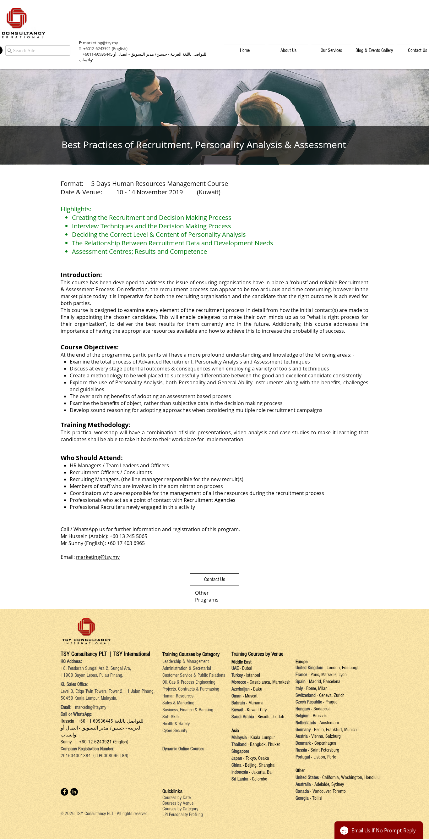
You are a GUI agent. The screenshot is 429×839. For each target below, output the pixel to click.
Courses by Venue (177, 803)
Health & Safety (176, 723)
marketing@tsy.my (100, 43)
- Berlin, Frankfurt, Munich (334, 729)
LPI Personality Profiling (182, 814)
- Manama (254, 703)
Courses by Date (176, 797)
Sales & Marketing (178, 703)
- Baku (256, 689)
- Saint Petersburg (323, 750)
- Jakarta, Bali (261, 772)
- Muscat (250, 696)
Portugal (303, 757)
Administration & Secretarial (186, 668)
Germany (303, 729)
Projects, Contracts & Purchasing (190, 689)
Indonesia (239, 772)
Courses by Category (180, 809)
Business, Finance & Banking (187, 710)
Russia (302, 750)
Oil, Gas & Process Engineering (188, 682)
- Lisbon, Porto (323, 757)
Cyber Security (174, 730)
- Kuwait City (256, 710)
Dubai (247, 668)
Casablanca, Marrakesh (270, 682)
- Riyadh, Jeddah (269, 717)
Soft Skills (171, 717)
